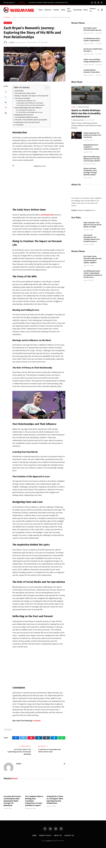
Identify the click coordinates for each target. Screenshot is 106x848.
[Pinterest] (6, 108)
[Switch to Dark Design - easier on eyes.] (98, 10)
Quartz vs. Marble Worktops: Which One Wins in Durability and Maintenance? (86, 113)
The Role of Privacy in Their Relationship (31, 105)
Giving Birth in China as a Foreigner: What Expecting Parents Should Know (55, 799)
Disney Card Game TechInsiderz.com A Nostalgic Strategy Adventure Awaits (90, 172)
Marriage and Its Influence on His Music (30, 103)
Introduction (19, 91)
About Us (58, 835)
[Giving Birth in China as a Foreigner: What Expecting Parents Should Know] (56, 788)
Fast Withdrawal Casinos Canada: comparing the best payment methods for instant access (93, 40)
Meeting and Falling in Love (27, 100)
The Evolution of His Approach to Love (30, 112)
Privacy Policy (45, 835)
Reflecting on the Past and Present (27, 122)
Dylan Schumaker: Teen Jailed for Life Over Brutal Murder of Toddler (92, 225)
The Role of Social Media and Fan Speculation (31, 120)
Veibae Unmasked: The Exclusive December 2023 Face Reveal (92, 135)
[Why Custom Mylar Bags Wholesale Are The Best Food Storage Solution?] (76, 159)
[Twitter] (6, 97)
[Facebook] (6, 92)
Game (63, 10)
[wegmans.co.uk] (18, 10)
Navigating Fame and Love (24, 115)
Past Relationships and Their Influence (28, 108)
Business (48, 10)
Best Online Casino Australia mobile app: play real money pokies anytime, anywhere (93, 29)
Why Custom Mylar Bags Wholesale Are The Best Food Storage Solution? (92, 159)
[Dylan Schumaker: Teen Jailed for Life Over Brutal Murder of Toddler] (76, 224)
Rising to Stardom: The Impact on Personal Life (31, 96)
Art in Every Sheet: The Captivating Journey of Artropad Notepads (19, 752)
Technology (77, 10)
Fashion (56, 10)
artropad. (37, 721)
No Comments (33, 42)
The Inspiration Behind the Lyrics (26, 117)
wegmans (49, 840)
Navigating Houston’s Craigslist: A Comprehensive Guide (91, 147)
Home (41, 10)
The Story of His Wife (22, 98)
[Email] (6, 113)
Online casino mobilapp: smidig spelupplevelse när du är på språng (93, 61)
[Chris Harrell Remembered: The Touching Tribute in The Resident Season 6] (76, 237)
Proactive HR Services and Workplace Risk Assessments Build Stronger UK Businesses (12, 800)
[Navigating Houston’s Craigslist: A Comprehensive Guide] (76, 147)
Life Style (69, 10)
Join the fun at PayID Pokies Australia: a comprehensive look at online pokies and (49, 2)
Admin (12, 42)
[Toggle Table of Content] (45, 88)
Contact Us (93, 10)
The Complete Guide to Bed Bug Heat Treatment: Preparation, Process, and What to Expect (34, 800)
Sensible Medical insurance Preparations (92, 71)
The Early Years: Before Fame (25, 93)
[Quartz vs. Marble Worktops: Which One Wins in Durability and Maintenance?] (86, 95)
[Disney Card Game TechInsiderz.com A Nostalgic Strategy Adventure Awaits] (76, 170)
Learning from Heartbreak (26, 110)
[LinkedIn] (6, 102)
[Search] (102, 9)
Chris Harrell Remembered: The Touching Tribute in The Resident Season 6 (92, 238)
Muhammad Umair (83, 107)
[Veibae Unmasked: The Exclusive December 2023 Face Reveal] (76, 135)
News (86, 10)
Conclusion (19, 125)
